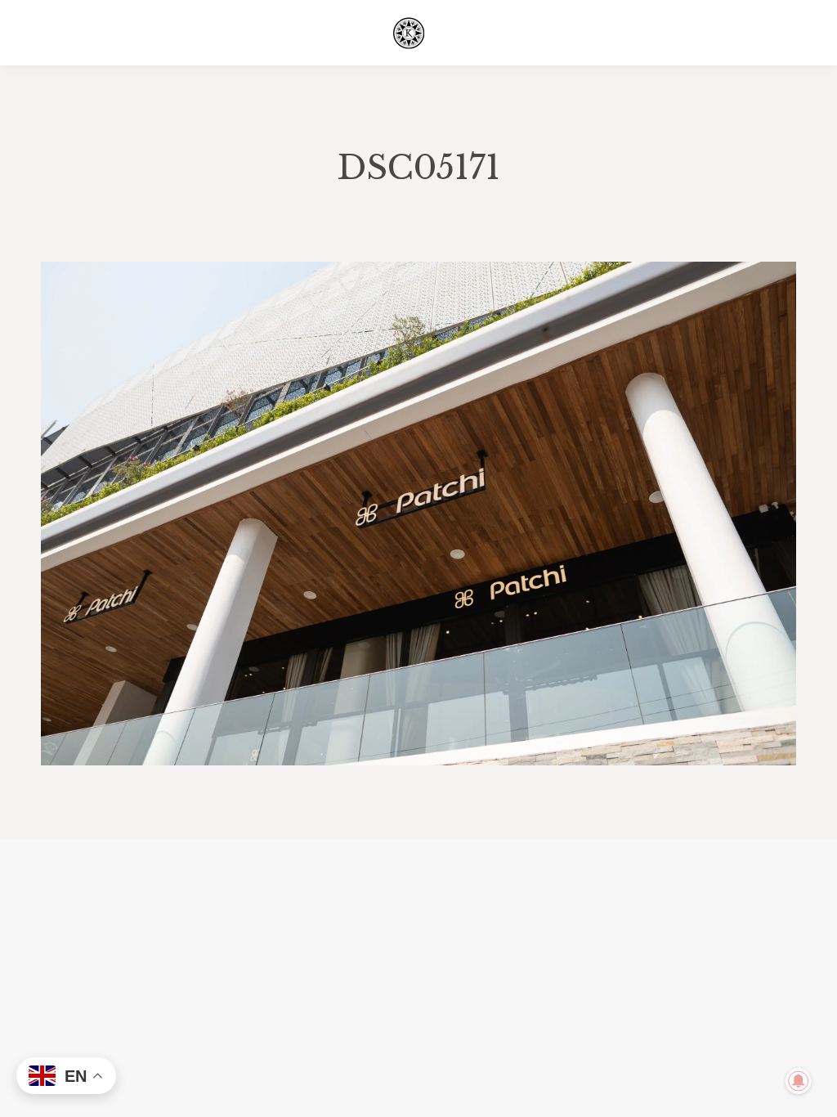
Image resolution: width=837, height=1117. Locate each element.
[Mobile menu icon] (786, 33)
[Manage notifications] (799, 1081)
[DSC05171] (418, 513)
